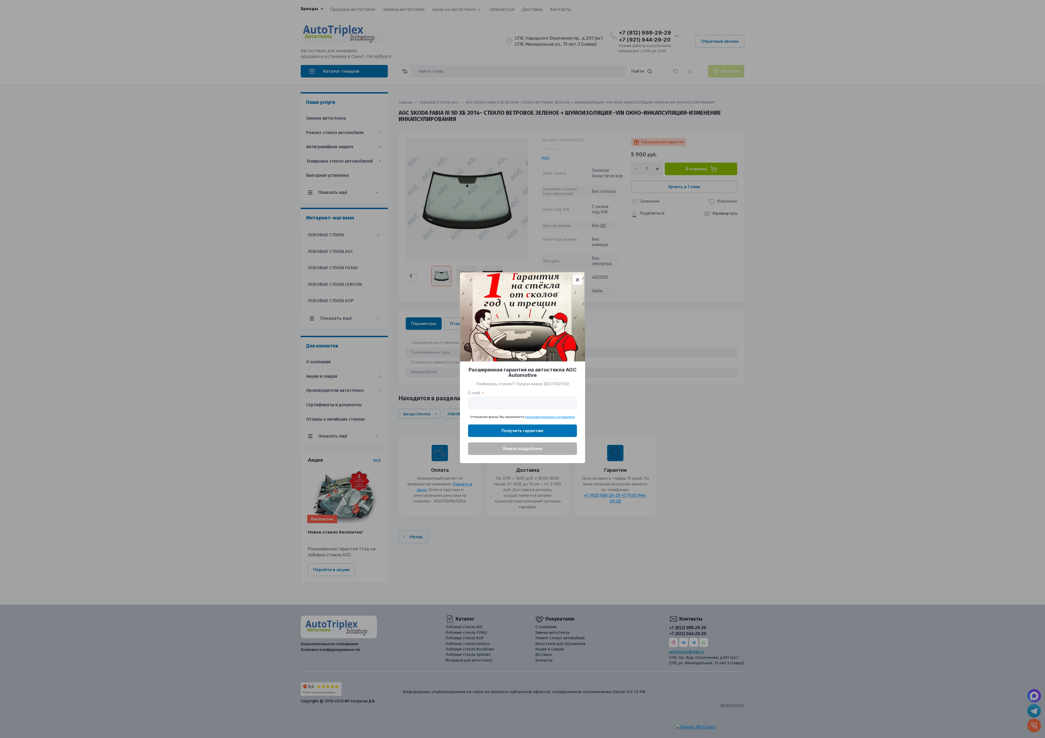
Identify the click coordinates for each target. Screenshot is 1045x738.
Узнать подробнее (522, 448)
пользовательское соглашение (550, 417)
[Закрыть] (577, 280)
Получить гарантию (522, 430)
